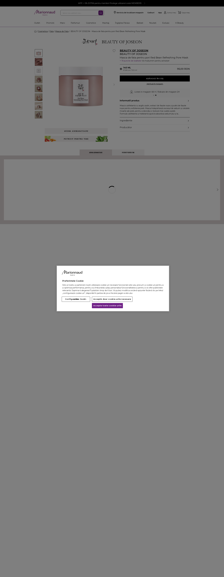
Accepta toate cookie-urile (107, 306)
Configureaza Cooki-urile (76, 299)
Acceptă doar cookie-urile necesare (112, 299)
